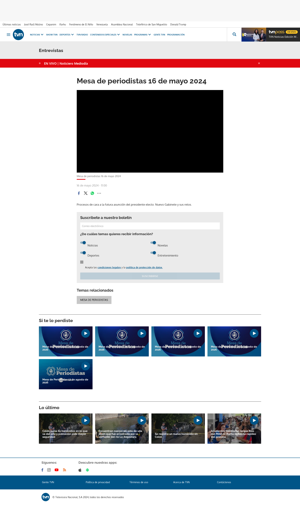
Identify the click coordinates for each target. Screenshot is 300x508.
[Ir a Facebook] (43, 470)
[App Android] (88, 470)
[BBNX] (45, 497)
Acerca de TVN (181, 482)
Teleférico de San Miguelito (151, 24)
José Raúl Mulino (33, 24)
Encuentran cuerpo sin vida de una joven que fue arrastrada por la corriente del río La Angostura (120, 434)
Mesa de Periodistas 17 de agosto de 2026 (65, 381)
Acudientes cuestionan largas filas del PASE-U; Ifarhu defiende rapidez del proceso (233, 434)
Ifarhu (62, 24)
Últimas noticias (12, 24)
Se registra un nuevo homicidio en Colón (176, 435)
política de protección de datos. (144, 267)
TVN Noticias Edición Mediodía (283, 36)
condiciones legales (109, 267)
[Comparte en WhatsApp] (92, 193)
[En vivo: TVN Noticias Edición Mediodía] (253, 35)
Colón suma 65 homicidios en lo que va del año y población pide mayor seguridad (65, 434)
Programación (176, 34)
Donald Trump (178, 24)
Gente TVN (159, 34)
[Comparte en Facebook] (78, 193)
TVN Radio (82, 34)
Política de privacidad (98, 482)
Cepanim (51, 24)
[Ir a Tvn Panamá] (18, 34)
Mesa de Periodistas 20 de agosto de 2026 (122, 348)
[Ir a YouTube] (57, 470)
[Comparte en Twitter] (85, 193)
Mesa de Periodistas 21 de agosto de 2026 (65, 348)
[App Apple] (80, 470)
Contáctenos (224, 482)
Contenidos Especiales (103, 34)
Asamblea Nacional (122, 24)
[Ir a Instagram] (49, 470)
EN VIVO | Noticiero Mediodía (66, 63)
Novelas (127, 34)
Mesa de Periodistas (94, 300)
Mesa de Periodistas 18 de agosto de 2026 (234, 348)
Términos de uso (139, 482)
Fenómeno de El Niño (81, 24)
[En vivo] (271, 31)
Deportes (65, 34)
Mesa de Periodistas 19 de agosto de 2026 (178, 348)
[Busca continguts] (234, 35)
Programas (140, 34)
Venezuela (102, 24)
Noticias (35, 34)
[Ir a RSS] (65, 470)
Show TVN (51, 34)
